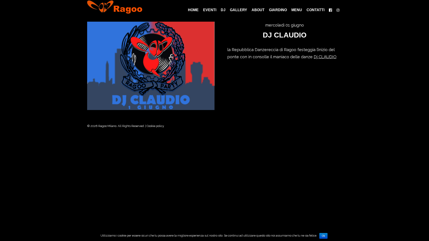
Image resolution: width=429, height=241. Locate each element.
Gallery (238, 10)
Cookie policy (155, 126)
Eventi (209, 10)
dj (223, 10)
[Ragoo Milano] (118, 7)
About (258, 10)
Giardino (278, 10)
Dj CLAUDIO (285, 35)
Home (193, 10)
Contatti (315, 10)
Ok (323, 235)
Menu (296, 10)
